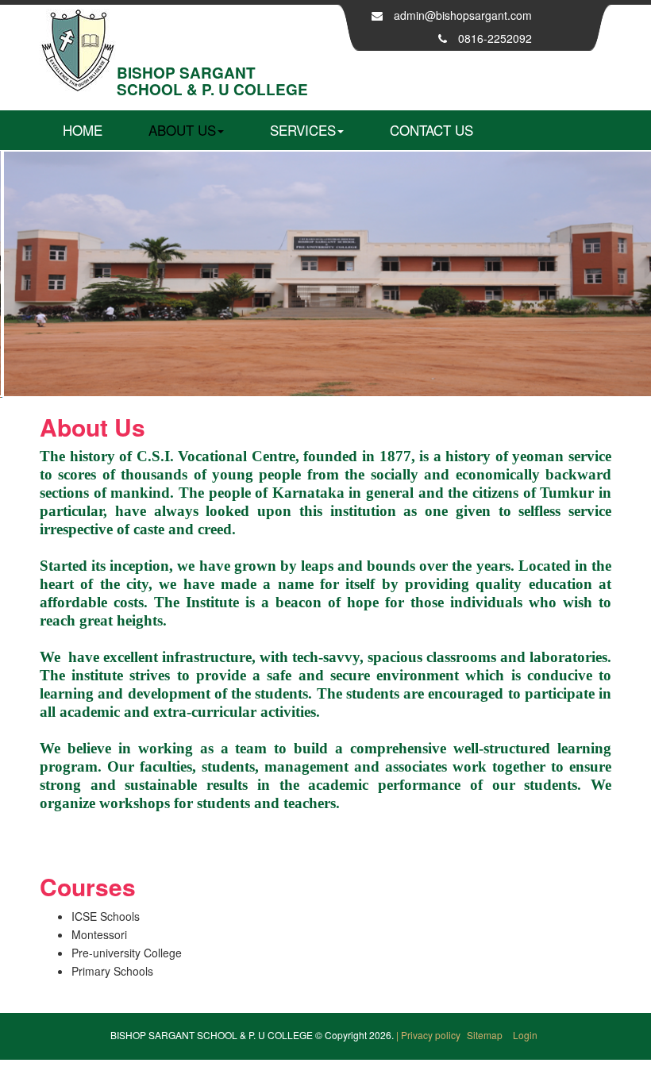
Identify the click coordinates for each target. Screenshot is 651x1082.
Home (82, 130)
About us (182, 130)
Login (525, 1035)
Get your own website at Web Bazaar (326, 1071)
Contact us (431, 130)
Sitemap (486, 1035)
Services (303, 130)
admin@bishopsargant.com (463, 15)
